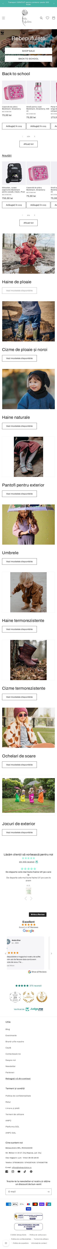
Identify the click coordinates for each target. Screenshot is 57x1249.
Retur (8, 1102)
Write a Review (38, 914)
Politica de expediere (21, 1243)
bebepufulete (21, 1235)
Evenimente (11, 1035)
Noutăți (7, 155)
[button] (3, 18)
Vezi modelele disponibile (19, 358)
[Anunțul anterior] (3, 4)
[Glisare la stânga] (22, 136)
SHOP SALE (28, 51)
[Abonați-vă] (48, 1192)
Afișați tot (28, 144)
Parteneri (10, 1072)
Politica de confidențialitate (18, 1096)
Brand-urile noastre (15, 1042)
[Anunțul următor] (54, 4)
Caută (8, 1048)
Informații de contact (39, 1243)
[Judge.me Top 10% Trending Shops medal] (41, 997)
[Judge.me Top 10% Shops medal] (28, 997)
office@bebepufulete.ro (22, 1167)
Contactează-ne (13, 1054)
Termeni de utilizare (15, 1114)
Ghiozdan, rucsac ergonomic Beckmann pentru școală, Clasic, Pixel (13, 190)
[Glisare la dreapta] (35, 136)
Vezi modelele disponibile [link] (19, 291)
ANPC (8, 1121)
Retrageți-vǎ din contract (18, 1079)
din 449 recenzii (26, 862)
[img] (28, 858)
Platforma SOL (12, 1127)
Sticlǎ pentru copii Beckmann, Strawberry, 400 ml (37, 109)
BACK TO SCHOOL (29, 58)
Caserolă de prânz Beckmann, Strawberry (11, 108)
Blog (8, 1029)
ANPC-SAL (11, 1133)
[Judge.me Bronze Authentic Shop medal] (15, 997)
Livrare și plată (13, 1108)
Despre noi (11, 1060)
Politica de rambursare (38, 1235)
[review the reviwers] (38, 949)
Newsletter (11, 1066)
